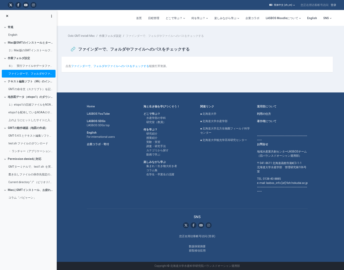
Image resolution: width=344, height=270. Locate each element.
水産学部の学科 (156, 117)
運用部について (267, 106)
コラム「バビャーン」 (22, 197)
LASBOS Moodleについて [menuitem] (282, 18)
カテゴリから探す (157, 150)
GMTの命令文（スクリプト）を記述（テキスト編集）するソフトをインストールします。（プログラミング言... (31, 89)
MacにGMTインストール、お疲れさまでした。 (31, 189)
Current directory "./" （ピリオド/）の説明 (31, 182)
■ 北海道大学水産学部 (214, 121)
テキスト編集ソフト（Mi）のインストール (31, 81)
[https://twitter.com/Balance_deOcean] (11, 5)
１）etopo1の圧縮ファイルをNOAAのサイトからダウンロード (31, 104)
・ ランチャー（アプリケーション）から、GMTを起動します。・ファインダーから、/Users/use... (31, 151)
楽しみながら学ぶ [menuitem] (225, 18)
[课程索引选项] (51, 16)
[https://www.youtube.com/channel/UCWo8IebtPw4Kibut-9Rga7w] (26, 5)
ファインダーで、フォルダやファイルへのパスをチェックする (31, 73)
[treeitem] (28, 31)
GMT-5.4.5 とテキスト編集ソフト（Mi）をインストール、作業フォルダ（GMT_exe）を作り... (31, 135)
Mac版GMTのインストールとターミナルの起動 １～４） (31, 42)
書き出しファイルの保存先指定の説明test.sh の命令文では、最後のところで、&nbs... (31, 174)
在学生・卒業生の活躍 (160, 174)
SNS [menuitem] (326, 18)
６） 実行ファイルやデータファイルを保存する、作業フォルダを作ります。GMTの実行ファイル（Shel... (31, 65)
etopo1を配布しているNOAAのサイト (31, 112)
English (12, 34)
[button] (282, 5)
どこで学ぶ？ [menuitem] (174, 18)
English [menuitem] (312, 18)
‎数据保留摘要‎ (197, 246)
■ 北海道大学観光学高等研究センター (223, 140)
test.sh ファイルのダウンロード (28, 143)
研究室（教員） (156, 122)
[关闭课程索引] (7, 16)
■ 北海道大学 (208, 113)
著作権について (267, 121)
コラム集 (151, 170)
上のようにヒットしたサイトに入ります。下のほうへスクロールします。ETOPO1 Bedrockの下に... (31, 120)
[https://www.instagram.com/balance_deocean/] (33, 5)
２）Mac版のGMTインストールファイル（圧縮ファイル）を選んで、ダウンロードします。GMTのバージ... (31, 50)
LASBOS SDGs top (98, 125)
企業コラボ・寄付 (98, 144)
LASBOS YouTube (98, 113)
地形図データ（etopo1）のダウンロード (31, 96)
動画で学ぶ (153, 154)
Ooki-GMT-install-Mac (81, 35)
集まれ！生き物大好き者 (161, 166)
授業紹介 (151, 137)
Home (91, 106)
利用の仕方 (264, 113)
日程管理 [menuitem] (153, 18)
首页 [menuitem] (139, 18)
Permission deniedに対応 (24, 158)
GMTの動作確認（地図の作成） (28, 127)
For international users (101, 136)
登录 (333, 5)
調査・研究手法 (156, 146)
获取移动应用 (197, 250)
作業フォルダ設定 (19, 58)
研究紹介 (151, 133)
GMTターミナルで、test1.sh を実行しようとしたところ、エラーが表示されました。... (31, 166)
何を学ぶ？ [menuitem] (198, 18)
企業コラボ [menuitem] (252, 18)
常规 (10, 27)
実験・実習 (153, 142)
